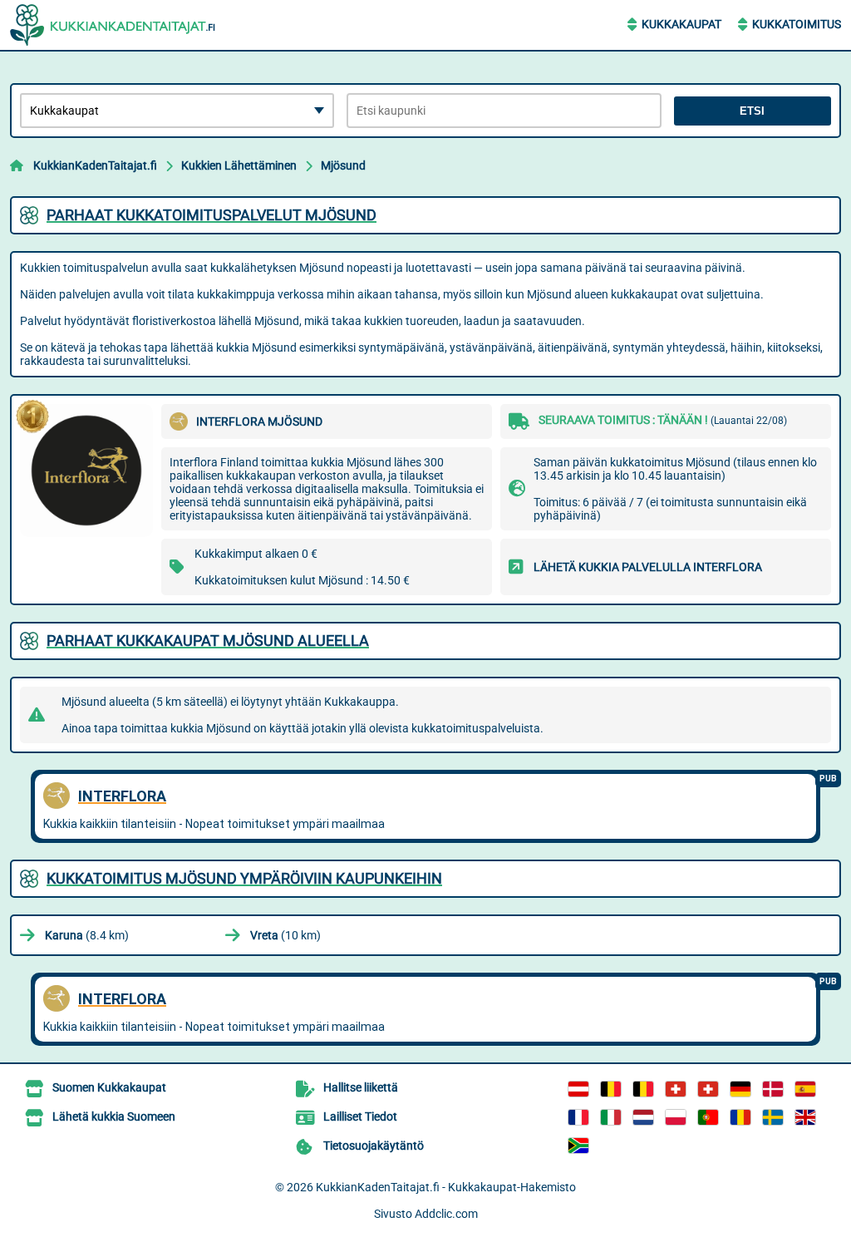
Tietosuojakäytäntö (373, 1145)
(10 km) (285, 935)
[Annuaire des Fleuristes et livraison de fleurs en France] (578, 1117)
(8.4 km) (87, 935)
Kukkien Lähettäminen (239, 165)
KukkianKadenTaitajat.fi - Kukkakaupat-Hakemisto (446, 1187)
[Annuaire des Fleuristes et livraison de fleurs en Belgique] (611, 1089)
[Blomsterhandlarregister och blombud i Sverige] (773, 1117)
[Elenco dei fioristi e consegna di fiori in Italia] (611, 1117)
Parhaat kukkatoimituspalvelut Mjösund (211, 215)
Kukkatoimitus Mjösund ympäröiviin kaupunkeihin (244, 878)
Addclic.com (446, 1213)
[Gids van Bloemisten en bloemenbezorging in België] (643, 1089)
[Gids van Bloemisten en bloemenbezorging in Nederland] (643, 1117)
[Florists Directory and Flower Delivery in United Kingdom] (805, 1117)
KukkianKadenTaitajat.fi (95, 165)
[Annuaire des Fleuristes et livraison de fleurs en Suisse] (708, 1089)
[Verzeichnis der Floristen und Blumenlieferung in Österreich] (578, 1089)
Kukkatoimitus (796, 24)
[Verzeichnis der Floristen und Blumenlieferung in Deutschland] (740, 1089)
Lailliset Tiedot (360, 1116)
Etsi (752, 111)
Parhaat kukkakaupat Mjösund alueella (208, 640)
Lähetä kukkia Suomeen (113, 1116)
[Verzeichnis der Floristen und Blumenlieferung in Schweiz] (675, 1089)
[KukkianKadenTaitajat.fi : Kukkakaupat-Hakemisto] (114, 25)
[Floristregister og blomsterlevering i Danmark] (773, 1089)
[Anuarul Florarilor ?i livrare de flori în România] (740, 1117)
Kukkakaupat (681, 24)
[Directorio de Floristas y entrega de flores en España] (805, 1089)
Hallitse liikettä (360, 1087)
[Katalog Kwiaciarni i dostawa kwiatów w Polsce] (675, 1117)
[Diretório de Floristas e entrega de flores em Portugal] (708, 1117)
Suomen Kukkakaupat (109, 1087)
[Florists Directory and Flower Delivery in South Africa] (578, 1145)
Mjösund (343, 165)
